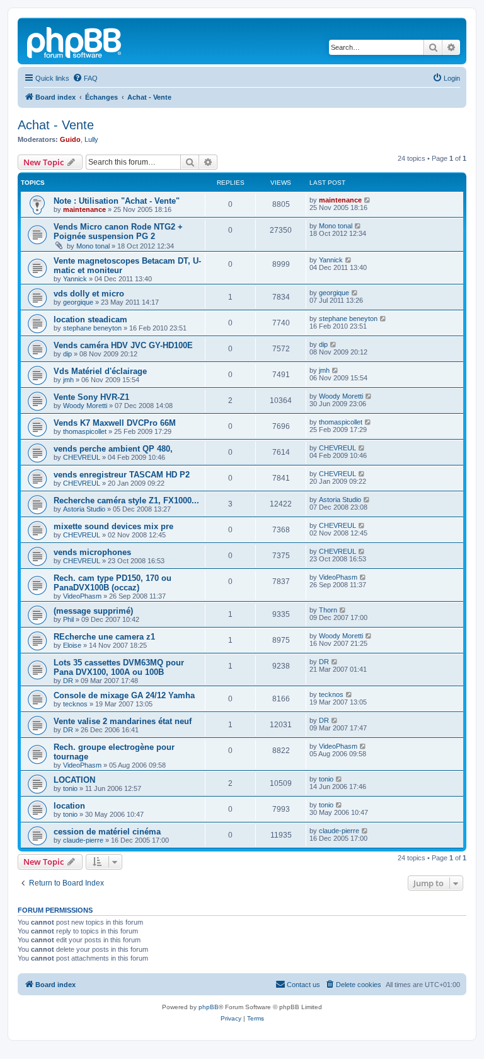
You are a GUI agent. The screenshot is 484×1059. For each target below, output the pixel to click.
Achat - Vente (56, 125)
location (69, 805)
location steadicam (90, 319)
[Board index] (75, 41)
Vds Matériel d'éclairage (100, 371)
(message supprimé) (93, 611)
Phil (68, 619)
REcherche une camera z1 (104, 636)
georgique (78, 302)
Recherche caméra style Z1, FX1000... (126, 500)
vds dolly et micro (89, 293)
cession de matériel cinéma (107, 831)
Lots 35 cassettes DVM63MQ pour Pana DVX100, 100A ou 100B (119, 667)
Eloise (72, 645)
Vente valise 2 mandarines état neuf (123, 721)
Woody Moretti (85, 405)
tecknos (75, 704)
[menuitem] (85, 78)
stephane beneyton (92, 328)
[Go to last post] (368, 200)
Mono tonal (93, 246)
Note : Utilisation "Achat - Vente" (117, 201)
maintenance (84, 209)
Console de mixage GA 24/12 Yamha (124, 695)
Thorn (328, 610)
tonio (70, 788)
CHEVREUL (81, 457)
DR (68, 680)
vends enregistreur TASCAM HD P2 (122, 474)
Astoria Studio (84, 509)
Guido (70, 139)
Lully (91, 139)
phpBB (209, 1006)
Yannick (75, 279)
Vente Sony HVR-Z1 (91, 397)
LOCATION (74, 780)
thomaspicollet (85, 431)
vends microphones (92, 552)
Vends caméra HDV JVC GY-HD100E (123, 345)
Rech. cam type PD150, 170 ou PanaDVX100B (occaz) (112, 582)
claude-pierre (83, 840)
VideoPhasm (82, 596)
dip (67, 354)
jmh (68, 379)
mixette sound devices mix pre (113, 526)
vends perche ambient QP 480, (113, 448)
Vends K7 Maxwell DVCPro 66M (115, 423)
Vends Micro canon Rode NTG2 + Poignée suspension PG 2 (118, 231)
